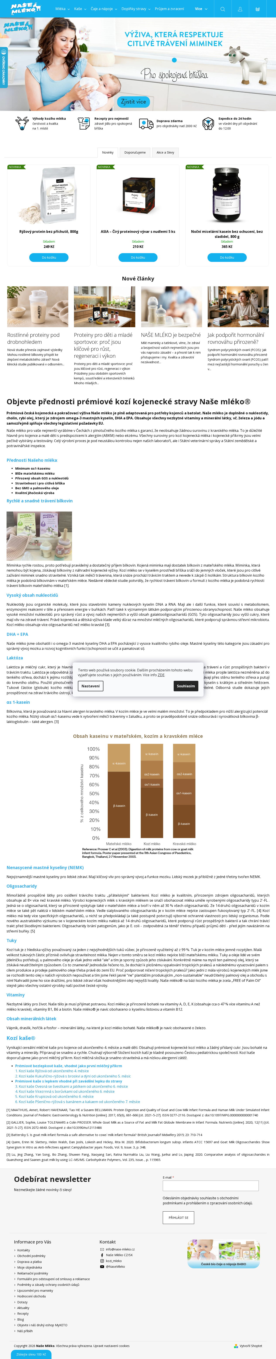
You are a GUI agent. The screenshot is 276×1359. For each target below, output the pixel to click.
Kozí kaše (247, 1052)
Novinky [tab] (107, 152)
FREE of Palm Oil (246, 980)
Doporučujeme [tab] (135, 152)
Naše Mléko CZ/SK (119, 1255)
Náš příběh (25, 1331)
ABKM (108, 435)
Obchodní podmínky (31, 1256)
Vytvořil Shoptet (251, 1346)
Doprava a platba (29, 1262)
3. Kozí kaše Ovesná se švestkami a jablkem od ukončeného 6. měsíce (71, 1086)
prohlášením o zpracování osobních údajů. (219, 1203)
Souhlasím (186, 686)
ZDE (161, 675)
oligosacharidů (242, 895)
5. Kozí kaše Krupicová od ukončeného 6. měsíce (54, 1096)
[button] (20, 64)
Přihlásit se (178, 1217)
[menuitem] (62, 8)
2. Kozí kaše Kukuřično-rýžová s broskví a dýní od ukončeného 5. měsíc (73, 1076)
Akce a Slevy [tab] (165, 152)
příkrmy (236, 435)
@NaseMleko (115, 1266)
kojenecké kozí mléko (188, 1047)
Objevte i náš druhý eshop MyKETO (42, 1325)
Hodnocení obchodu (31, 1296)
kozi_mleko (114, 1261)
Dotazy (22, 1302)
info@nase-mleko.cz (120, 1249)
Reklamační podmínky (32, 1273)
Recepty (23, 1313)
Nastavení (91, 686)
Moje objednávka (29, 1267)
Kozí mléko (128, 570)
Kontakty (23, 1250)
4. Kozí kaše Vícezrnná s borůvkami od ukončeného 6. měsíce (65, 1091)
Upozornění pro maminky (35, 1290)
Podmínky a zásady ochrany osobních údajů (48, 1285)
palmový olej (233, 960)
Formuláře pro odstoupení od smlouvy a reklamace (53, 1279)
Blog (20, 1319)
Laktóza (38, 672)
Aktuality (23, 1308)
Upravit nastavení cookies (111, 1346)
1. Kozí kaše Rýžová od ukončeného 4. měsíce (52, 1071)
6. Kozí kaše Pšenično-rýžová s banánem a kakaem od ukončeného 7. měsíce (77, 1101)
